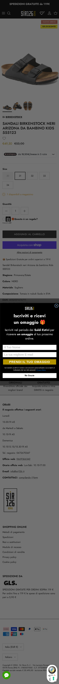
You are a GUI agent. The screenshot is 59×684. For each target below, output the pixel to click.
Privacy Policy (41, 370)
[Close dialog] (56, 305)
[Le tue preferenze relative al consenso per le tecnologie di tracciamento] (53, 678)
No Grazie (29, 375)
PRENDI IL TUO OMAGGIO (29, 362)
